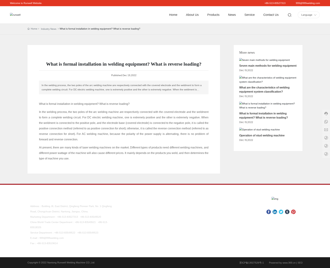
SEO (300, 262)
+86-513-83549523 (87, 232)
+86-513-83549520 (90, 216)
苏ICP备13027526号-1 (251, 262)
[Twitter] (281, 212)
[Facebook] (268, 212)
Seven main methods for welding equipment (267, 65)
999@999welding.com (308, 3)
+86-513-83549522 (64, 232)
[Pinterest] (293, 212)
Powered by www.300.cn (282, 262)
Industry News (48, 28)
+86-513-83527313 (275, 3)
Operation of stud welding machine (262, 135)
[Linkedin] (275, 212)
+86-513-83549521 (85, 222)
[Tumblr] (287, 212)
